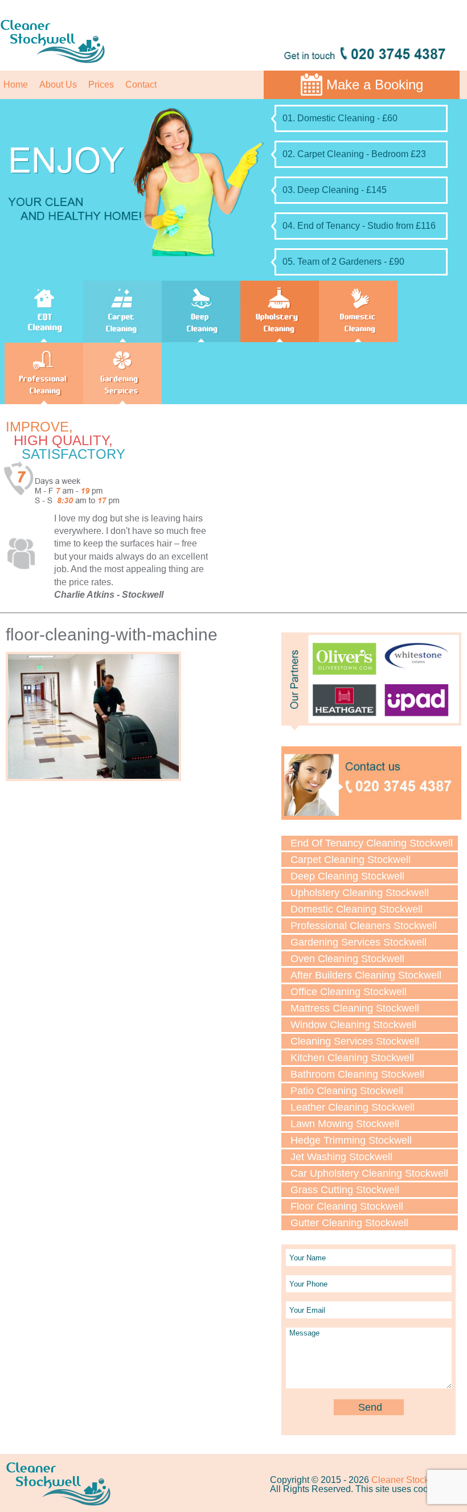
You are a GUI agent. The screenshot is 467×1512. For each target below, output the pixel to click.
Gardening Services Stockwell (358, 942)
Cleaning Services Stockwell (354, 1041)
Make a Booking (374, 84)
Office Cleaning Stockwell (348, 991)
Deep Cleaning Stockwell (347, 876)
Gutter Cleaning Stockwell (349, 1222)
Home (15, 84)
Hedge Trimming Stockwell (351, 1140)
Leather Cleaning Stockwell (352, 1107)
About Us (58, 84)
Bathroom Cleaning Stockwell (357, 1074)
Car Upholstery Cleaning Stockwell (369, 1173)
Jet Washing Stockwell (341, 1156)
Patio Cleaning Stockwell (346, 1090)
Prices (101, 84)
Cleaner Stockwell (408, 1480)
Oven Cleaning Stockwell (347, 958)
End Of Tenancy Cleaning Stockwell (371, 843)
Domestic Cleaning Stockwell (356, 909)
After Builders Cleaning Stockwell (365, 975)
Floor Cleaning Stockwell (346, 1206)
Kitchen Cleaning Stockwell (352, 1057)
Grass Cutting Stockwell (344, 1189)
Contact (141, 84)
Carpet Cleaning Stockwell (350, 859)
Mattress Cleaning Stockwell (354, 1008)
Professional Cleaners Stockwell (363, 925)
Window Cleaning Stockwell (353, 1024)
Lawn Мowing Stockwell (344, 1123)
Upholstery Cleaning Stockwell (359, 892)
